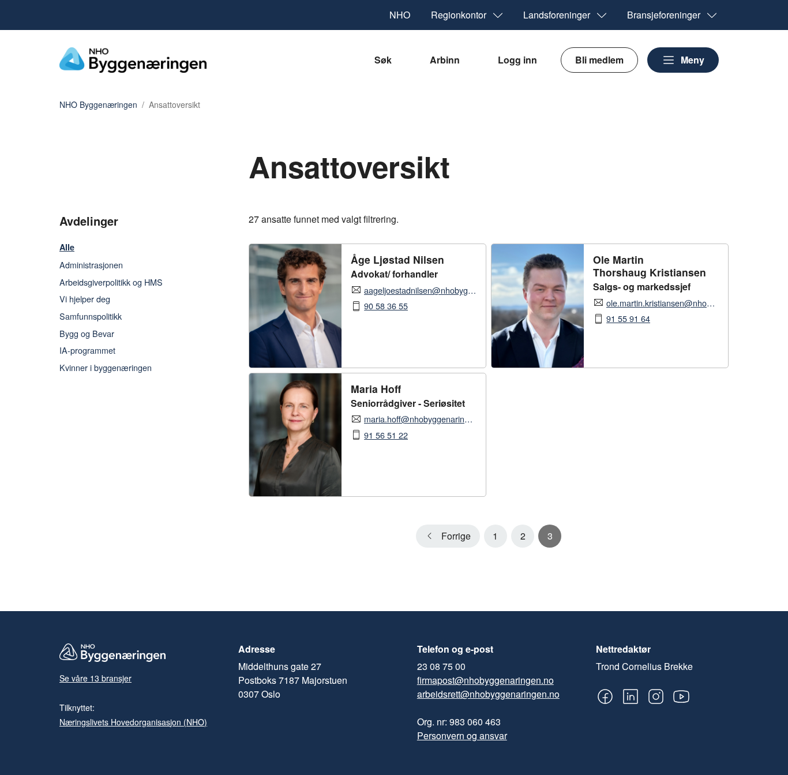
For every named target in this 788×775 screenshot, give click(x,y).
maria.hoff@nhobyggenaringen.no (420, 419)
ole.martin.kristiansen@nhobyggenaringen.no (662, 303)
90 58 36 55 (386, 306)
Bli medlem (599, 59)
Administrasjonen (91, 265)
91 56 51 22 (386, 435)
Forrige (456, 535)
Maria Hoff (376, 388)
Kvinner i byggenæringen (105, 367)
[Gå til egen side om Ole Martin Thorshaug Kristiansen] (537, 305)
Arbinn (445, 59)
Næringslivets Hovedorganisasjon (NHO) (133, 722)
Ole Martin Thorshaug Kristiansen (649, 265)
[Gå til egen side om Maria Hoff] (295, 434)
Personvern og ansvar (462, 735)
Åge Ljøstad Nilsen (397, 259)
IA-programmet (87, 350)
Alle (66, 247)
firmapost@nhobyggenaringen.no (485, 680)
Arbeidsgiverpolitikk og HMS (111, 282)
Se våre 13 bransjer (95, 678)
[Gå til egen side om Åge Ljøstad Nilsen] (295, 305)
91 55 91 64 (628, 318)
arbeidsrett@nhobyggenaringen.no (488, 694)
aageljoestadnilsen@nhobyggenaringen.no (420, 290)
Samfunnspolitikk (90, 316)
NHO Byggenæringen (98, 105)
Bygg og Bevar (86, 333)
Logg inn (517, 59)
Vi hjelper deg (84, 299)
